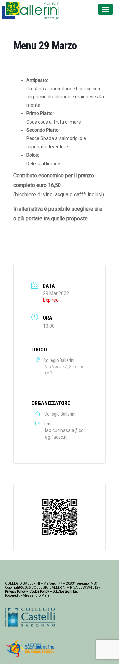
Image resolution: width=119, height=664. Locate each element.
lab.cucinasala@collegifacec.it (65, 434)
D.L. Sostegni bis (65, 591)
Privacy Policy (15, 591)
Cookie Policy (39, 591)
